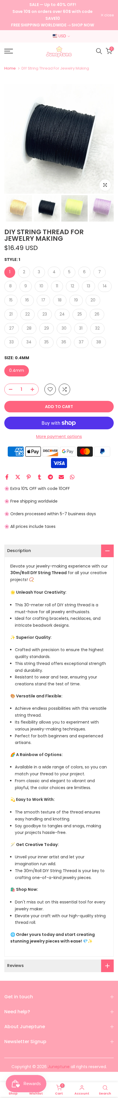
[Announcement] (52, 15)
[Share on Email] (61, 477)
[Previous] (8, 138)
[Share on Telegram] (50, 477)
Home (10, 68)
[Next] (109, 138)
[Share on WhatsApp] (72, 477)
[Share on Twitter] (17, 477)
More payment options (59, 436)
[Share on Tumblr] (39, 477)
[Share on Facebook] (6, 477)
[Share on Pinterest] (28, 477)
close (108, 15)
